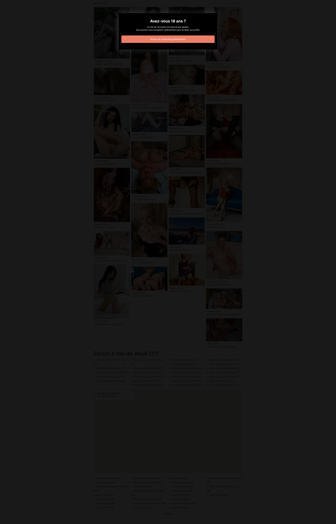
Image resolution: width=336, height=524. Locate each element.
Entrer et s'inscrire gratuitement (168, 39)
